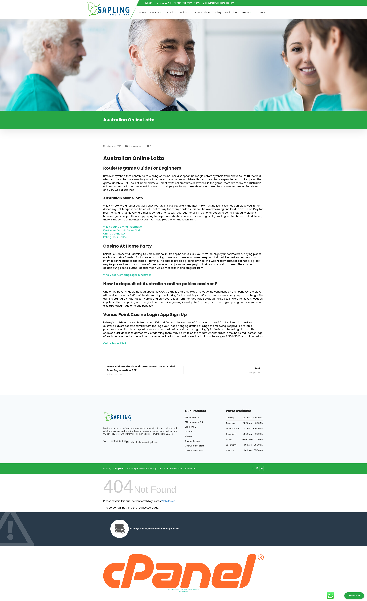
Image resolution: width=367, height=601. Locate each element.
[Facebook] (253, 468)
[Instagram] (257, 468)
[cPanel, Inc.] (183, 571)
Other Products (202, 12)
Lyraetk (169, 12)
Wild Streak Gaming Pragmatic (122, 226)
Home (142, 12)
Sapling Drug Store (121, 468)
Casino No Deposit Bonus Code (122, 230)
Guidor (183, 12)
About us (154, 12)
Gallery (217, 12)
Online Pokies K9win (115, 343)
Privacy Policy (183, 591)
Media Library (232, 12)
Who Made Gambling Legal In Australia (127, 275)
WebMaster (167, 501)
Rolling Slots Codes (115, 237)
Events (245, 12)
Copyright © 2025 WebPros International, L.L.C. (183, 589)
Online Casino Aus (114, 233)
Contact (260, 12)
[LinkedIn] (261, 468)
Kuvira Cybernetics (185, 468)
